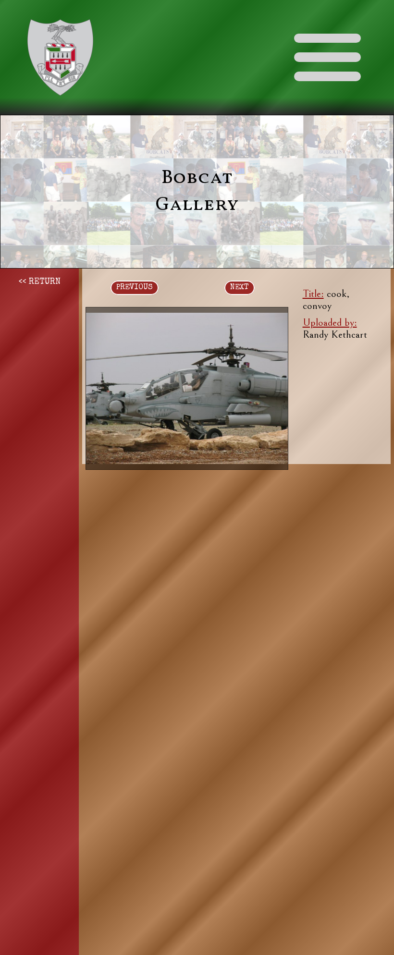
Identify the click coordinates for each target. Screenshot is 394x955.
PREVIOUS (134, 288)
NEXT (239, 288)
